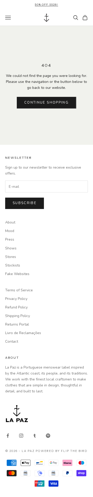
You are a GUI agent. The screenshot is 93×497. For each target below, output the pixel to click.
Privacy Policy (16, 298)
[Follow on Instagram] (21, 435)
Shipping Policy (17, 315)
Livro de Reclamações (23, 332)
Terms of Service (19, 290)
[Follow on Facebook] (7, 435)
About (10, 222)
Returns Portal (17, 324)
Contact (11, 341)
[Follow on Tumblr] (34, 435)
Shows (11, 248)
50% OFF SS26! (46, 4)
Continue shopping (46, 102)
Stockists (12, 265)
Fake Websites (17, 273)
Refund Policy (16, 307)
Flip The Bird (74, 451)
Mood (9, 230)
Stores (10, 256)
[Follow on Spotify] (48, 435)
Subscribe (24, 203)
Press (9, 239)
